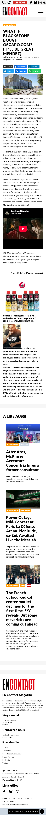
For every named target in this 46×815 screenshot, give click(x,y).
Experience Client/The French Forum (17, 798)
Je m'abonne (20, 2)
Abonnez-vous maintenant (23, 811)
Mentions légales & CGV (12, 780)
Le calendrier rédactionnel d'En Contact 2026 (20, 774)
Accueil (5, 748)
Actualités (25, 510)
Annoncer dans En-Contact (13, 777)
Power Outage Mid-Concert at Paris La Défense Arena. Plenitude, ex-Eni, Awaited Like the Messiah (21, 528)
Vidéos (5, 763)
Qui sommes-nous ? (10, 771)
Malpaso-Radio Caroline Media (15, 804)
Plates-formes (8, 757)
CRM (29, 585)
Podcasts (6, 760)
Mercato (24, 444)
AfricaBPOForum (9, 801)
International (9, 25)
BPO (23, 585)
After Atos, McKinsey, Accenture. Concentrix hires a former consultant (22, 460)
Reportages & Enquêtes (11, 754)
